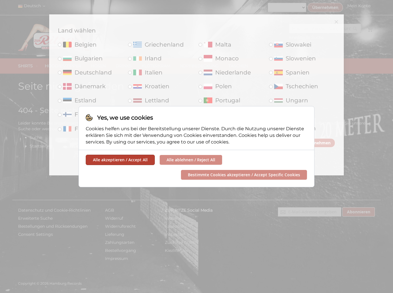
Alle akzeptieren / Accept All (120, 159)
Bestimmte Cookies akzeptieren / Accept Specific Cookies (244, 174)
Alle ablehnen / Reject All (191, 159)
